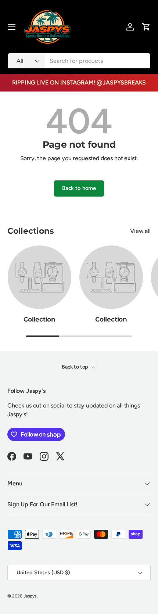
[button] (146, 27)
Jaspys (30, 596)
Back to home (79, 188)
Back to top (75, 367)
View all (140, 230)
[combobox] (79, 60)
